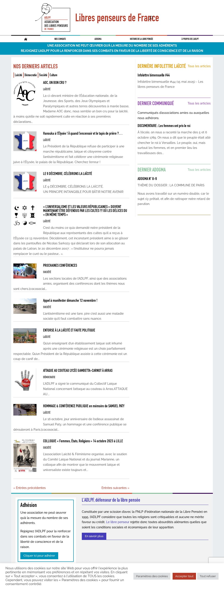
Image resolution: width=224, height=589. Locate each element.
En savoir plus (94, 536)
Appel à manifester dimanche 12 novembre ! (70, 300)
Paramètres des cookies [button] (152, 576)
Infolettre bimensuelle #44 (154, 75)
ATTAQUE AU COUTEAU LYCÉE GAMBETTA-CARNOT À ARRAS (77, 370)
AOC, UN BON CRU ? (54, 82)
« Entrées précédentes (29, 488)
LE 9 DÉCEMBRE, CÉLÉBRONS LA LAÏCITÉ (67, 173)
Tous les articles (199, 66)
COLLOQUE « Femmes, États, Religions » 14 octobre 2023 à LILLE (83, 441)
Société (43, 75)
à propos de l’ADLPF (190, 39)
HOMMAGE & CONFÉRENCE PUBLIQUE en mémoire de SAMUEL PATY (83, 406)
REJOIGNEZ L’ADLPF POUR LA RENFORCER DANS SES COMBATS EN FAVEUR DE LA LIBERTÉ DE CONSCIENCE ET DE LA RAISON (112, 51)
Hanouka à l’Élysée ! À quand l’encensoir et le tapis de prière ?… (83, 133)
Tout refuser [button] (208, 576)
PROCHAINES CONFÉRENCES (60, 265)
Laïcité (18, 75)
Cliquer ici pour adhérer (39, 555)
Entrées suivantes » (115, 488)
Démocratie (30, 75)
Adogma (98, 39)
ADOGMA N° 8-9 (147, 178)
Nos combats (60, 39)
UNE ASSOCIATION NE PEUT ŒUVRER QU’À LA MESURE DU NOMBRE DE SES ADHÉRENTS (112, 45)
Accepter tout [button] (184, 576)
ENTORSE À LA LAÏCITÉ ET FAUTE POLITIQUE (69, 330)
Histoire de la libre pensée (141, 39)
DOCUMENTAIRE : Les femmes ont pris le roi (164, 125)
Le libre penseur (117, 522)
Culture (53, 75)
